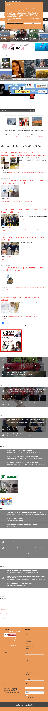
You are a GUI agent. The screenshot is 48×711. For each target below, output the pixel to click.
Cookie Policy (7, 654)
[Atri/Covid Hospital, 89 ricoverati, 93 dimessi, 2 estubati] (10, 307)
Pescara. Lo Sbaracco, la (35, 128)
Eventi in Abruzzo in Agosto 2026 (41, 78)
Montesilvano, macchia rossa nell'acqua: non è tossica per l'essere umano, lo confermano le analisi (43, 37)
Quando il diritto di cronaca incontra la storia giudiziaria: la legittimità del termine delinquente (19, 40)
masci (35, 258)
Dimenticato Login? (30, 699)
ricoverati (26, 316)
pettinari (39, 229)
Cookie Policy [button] (11, 19)
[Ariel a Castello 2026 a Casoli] (6, 75)
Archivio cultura (29, 666)
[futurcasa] (24, 486)
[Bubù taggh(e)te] (24, 88)
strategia (34, 287)
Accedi (26, 697)
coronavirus (11, 316)
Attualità (8, 286)
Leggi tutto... (3, 174)
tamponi (7, 289)
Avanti (7, 323)
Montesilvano (9, 170)
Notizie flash (28, 678)
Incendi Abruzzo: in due (10, 128)
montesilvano (6, 690)
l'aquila (18, 688)
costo (22, 229)
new (10, 690)
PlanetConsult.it (26, 709)
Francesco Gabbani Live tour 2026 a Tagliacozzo (41, 66)
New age (27, 664)
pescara (10, 229)
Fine (11, 323)
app (41, 287)
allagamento (43, 172)
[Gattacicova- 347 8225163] (24, 340)
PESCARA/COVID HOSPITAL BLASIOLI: (16, 172)
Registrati (28, 701)
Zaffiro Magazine (29, 657)
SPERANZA (29, 287)
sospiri (38, 258)
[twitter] (5, 1)
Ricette (27, 636)
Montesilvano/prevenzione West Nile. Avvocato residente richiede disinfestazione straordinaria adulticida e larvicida (34, 35)
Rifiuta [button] (15, 23)
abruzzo (5, 688)
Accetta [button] (32, 23)
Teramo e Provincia (10, 315)
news (25, 172)
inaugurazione (26, 229)
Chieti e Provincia (29, 652)
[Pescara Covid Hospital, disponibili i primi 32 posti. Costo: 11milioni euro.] (10, 220)
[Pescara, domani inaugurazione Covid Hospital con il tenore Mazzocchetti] (10, 191)
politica (27, 640)
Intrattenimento (29, 683)
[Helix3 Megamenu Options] (43, 14)
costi (31, 229)
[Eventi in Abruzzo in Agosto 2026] (42, 75)
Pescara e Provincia (10, 227)
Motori (27, 671)
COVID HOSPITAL (37, 172)
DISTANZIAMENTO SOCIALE (19, 289)
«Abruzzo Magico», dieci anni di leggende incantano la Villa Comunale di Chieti (6, 65)
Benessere (28, 633)
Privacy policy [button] (11, 20)
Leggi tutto (15, 136)
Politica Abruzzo (29, 680)
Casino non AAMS (3, 606)
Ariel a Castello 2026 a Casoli (5, 78)
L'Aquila (27, 654)
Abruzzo (8, 198)
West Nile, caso (21, 128)
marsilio (34, 229)
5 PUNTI (38, 287)
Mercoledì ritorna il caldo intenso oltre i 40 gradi (5, 29)
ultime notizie (30, 172)
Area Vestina (28, 650)
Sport (27, 669)
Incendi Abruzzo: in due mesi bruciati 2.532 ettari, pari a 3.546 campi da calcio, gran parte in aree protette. (5, 36)
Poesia (27, 662)
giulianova (15, 688)
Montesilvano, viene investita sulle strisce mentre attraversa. (42, 28)
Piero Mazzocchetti (14, 201)
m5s (42, 229)
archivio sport (28, 673)
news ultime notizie (8, 692)
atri (15, 316)
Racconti (27, 659)
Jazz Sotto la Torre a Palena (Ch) (20, 79)
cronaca (27, 638)
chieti (8, 688)
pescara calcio (29, 201)
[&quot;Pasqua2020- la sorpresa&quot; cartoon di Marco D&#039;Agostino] (10, 278)
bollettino (15, 287)
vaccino (11, 289)
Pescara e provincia (29, 647)
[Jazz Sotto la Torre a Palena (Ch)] (24, 69)
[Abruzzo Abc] (24, 500)
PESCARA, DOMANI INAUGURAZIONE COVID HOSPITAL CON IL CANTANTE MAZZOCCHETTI (26, 199)
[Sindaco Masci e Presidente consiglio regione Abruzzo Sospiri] (10, 248)
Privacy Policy (7, 656)
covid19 (14, 258)
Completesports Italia (4, 619)
